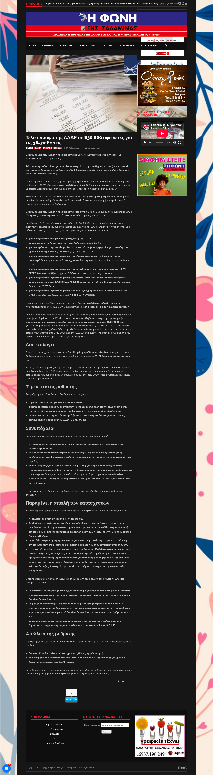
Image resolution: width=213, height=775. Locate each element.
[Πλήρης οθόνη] (179, 142)
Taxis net (54, 738)
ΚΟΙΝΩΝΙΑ (66, 45)
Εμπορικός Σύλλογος (54, 743)
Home (32, 45)
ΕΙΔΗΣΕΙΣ (47, 45)
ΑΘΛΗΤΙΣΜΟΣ (88, 45)
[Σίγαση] (174, 142)
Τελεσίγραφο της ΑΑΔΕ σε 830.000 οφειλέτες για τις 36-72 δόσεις (79, 140)
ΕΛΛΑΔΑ (38, 148)
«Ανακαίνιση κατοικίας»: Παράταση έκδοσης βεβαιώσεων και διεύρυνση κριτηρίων (85, 3)
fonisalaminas (94, 148)
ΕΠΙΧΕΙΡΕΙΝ (127, 45)
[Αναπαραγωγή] (145, 142)
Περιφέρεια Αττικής (54, 729)
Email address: (92, 725)
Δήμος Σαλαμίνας (54, 724)
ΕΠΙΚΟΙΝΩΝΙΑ (149, 45)
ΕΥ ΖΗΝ (108, 45)
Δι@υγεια (54, 734)
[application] (162, 133)
